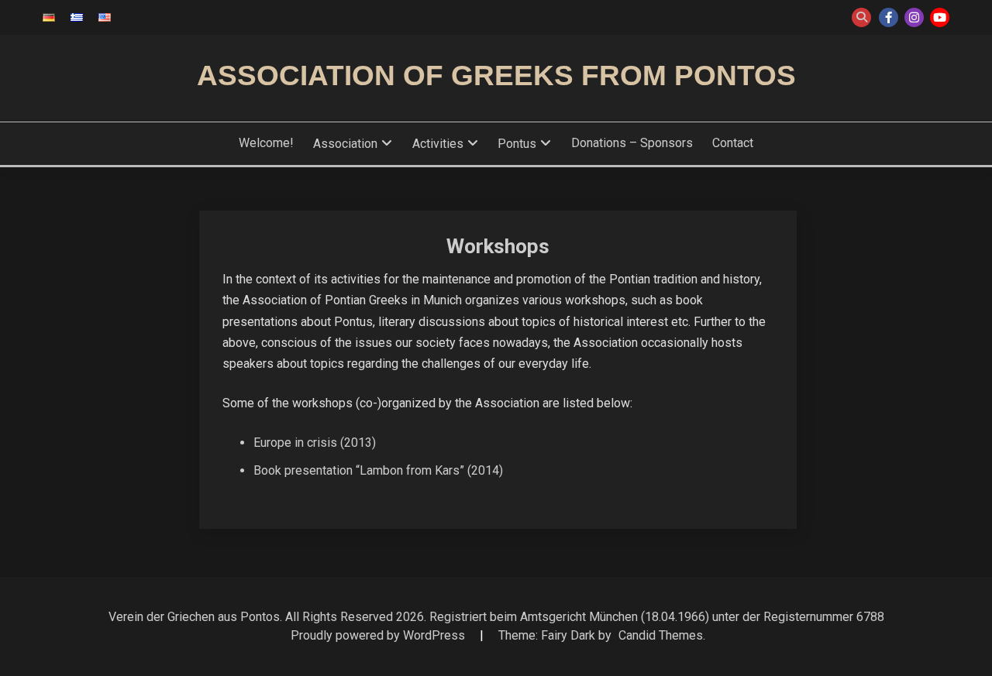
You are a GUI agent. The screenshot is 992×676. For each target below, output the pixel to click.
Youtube (939, 17)
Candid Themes (660, 635)
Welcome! (266, 143)
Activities (437, 143)
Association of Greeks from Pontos (496, 75)
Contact (732, 143)
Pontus (517, 143)
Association (345, 143)
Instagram (914, 17)
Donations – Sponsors (632, 143)
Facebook (888, 17)
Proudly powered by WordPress (379, 635)
